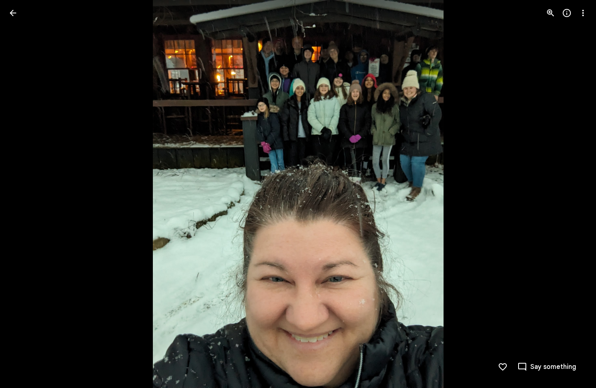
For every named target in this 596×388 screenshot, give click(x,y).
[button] (22, 194)
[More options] (583, 13)
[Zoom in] (550, 13)
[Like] (503, 367)
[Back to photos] (13, 13)
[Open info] (567, 13)
